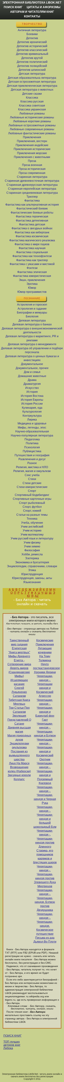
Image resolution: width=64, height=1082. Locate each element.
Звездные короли (19, 775)
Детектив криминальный (32, 53)
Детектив (32, 38)
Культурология (32, 411)
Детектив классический (32, 49)
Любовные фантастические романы (32, 133)
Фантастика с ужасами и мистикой (32, 264)
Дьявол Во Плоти (44, 941)
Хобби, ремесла (32, 554)
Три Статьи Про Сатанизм (19, 709)
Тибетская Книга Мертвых (19, 701)
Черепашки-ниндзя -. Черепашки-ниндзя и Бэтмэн (45, 729)
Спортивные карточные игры (32, 498)
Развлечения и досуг (32, 459)
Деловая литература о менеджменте (32, 344)
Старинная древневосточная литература (32, 180)
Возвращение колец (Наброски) (19, 769)
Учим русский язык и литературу (32, 538)
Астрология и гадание (32, 308)
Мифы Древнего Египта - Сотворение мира (19, 660)
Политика (32, 443)
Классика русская (32, 101)
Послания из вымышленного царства (19, 755)
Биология (32, 316)
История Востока (32, 395)
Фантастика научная (32, 248)
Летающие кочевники (45, 650)
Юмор (32, 287)
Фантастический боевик (32, 208)
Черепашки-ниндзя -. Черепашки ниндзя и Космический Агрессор (44, 686)
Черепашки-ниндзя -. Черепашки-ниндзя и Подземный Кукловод (45, 773)
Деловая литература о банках (32, 324)
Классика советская (32, 105)
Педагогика (32, 439)
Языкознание (32, 582)
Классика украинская (32, 109)
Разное (32, 463)
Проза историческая (32, 168)
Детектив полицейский (32, 65)
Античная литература (32, 30)
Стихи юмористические (32, 486)
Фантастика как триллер (32, 260)
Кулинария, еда (32, 407)
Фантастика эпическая (32, 272)
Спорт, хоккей (32, 510)
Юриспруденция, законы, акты (32, 578)
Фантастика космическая (32, 236)
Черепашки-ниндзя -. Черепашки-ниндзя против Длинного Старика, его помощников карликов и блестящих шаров (45, 846)
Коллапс (19, 779)
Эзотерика (32, 558)
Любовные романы (32, 113)
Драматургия (32, 383)
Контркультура (32, 415)
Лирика (32, 419)
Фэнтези (32, 267)
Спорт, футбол (32, 506)
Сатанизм (19, 695)
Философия (32, 550)
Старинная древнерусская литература (32, 184)
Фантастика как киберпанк (32, 232)
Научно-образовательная (32, 431)
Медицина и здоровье (32, 423)
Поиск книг (13, 7)
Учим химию (32, 546)
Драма (32, 379)
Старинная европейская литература (32, 188)
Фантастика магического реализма (32, 240)
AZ (37, 595)
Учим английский (32, 526)
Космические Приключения (45, 642)
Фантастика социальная (32, 252)
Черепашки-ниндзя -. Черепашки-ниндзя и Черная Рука (45, 795)
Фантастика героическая (32, 216)
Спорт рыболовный (32, 502)
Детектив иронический (32, 42)
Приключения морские (32, 153)
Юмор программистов (32, 291)
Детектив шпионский (32, 69)
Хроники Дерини (45, 672)
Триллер (32, 196)
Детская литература (32, 73)
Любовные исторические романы (32, 117)
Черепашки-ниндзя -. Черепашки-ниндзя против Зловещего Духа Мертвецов (45, 876)
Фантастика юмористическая (32, 275)
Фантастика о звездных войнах (32, 228)
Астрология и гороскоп (32, 304)
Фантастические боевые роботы (32, 212)
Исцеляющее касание (19, 682)
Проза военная (32, 164)
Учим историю (32, 530)
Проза (32, 160)
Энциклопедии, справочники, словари (32, 566)
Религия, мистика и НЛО (32, 467)
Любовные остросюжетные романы (32, 125)
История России (32, 403)
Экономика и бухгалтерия (32, 562)
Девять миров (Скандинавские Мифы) (19, 672)
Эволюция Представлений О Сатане (19, 719)
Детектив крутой (32, 57)
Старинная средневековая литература (32, 192)
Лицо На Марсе (19, 763)
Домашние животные (32, 376)
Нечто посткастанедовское (45, 666)
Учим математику (32, 534)
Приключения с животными (32, 157)
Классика (32, 97)
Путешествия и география (32, 455)
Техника (32, 518)
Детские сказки (32, 93)
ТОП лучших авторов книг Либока (11, 1045)
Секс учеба (32, 475)
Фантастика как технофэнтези (32, 256)
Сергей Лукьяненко (19, 689)
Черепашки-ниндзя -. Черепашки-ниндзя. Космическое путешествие (45, 924)
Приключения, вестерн (32, 141)
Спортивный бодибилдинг (32, 494)
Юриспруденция (32, 574)
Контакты (32, 16)
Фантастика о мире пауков (32, 244)
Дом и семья (32, 371)
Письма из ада (44, 937)
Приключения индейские (32, 145)
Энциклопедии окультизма (19, 745)
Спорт (32, 490)
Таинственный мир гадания (19, 642)
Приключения (32, 137)
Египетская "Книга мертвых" (19, 650)
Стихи (32, 478)
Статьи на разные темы (32, 514)
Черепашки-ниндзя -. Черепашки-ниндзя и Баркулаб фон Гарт (44, 709)
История (32, 391)
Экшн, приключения (32, 279)
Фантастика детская (32, 224)
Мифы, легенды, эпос (32, 427)
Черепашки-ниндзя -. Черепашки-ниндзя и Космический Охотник (44, 749)
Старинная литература (32, 176)
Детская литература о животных (32, 89)
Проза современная (32, 172)
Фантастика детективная (32, 220)
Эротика (32, 283)
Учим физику (32, 542)
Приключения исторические (32, 149)
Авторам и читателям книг (32, 11)
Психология (32, 447)
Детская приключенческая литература (32, 85)
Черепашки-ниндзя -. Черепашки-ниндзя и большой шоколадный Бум (44, 816)
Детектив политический (32, 61)
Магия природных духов (19, 737)
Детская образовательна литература (32, 77)
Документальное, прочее (32, 368)
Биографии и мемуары (32, 312)
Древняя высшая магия (19, 729)
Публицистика (32, 451)
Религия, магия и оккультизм (32, 471)
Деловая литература (32, 320)
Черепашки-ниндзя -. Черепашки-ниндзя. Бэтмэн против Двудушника (45, 900)
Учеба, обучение (32, 522)
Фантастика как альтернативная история (32, 204)
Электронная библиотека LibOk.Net (32, 2)
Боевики (32, 34)
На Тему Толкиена (45, 658)
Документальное (32, 364)
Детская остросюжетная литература (32, 81)
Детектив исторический (32, 46)
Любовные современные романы (32, 129)
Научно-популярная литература (32, 435)
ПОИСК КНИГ (12, 1035)
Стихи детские (32, 483)
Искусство (32, 387)
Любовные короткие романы (32, 121)
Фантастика (32, 200)
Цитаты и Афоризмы (43, 7)
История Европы (32, 399)
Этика (32, 570)
